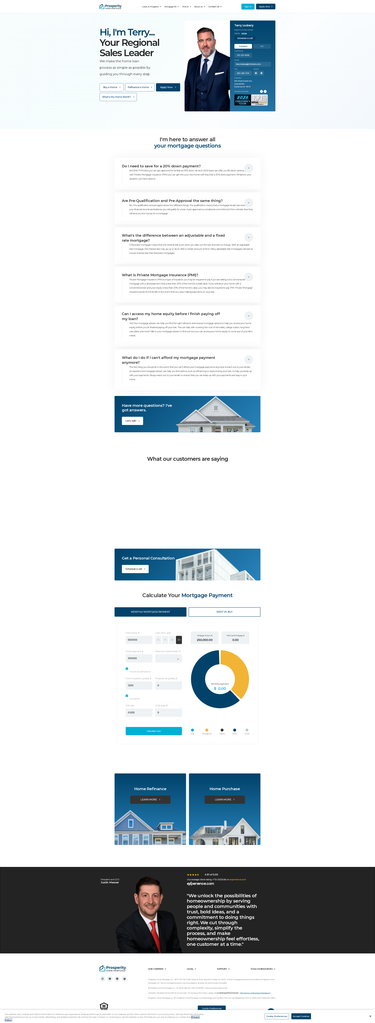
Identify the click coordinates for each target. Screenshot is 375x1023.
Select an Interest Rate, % (168, 651)
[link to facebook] (110, 979)
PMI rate (130, 705)
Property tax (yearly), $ (166, 678)
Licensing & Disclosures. (228, 993)
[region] (187, 1016)
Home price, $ (132, 633)
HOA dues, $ (161, 705)
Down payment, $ (134, 651)
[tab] (243, 46)
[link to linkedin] (117, 979)
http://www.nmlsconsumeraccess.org (255, 993)
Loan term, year (163, 633)
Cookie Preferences (212, 1008)
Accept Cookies (301, 1016)
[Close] (370, 1016)
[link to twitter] (124, 979)
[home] (111, 7)
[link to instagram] (102, 979)
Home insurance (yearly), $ (138, 678)
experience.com (238, 879)
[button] (152, 6)
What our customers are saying (187, 459)
